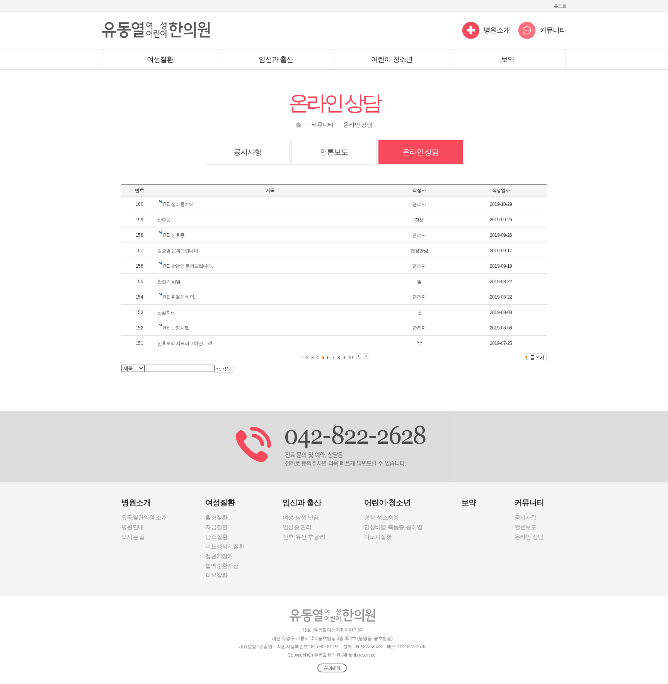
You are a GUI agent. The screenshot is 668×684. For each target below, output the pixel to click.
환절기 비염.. (169, 281)
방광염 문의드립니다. (178, 250)
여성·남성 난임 (301, 517)
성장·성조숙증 (381, 517)
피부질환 (216, 575)
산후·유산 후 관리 (304, 536)
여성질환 (160, 59)
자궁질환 (216, 527)
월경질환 (216, 517)
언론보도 (334, 152)
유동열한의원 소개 (144, 517)
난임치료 (166, 312)
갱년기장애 (219, 556)
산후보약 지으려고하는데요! (184, 343)
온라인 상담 (420, 152)
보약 (507, 59)
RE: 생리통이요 (178, 204)
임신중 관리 (297, 527)
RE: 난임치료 (176, 328)
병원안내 (132, 527)
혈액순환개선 (222, 565)
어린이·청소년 (392, 59)
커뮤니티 (553, 30)
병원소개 (497, 30)
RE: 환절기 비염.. (179, 297)
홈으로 (560, 5)
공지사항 (247, 152)
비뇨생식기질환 (224, 546)
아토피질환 (378, 536)
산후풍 (163, 219)
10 (350, 357)
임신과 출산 (276, 59)
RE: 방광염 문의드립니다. (188, 266)
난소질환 (216, 536)
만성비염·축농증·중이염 (393, 527)
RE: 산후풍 (173, 235)
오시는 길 (133, 536)
